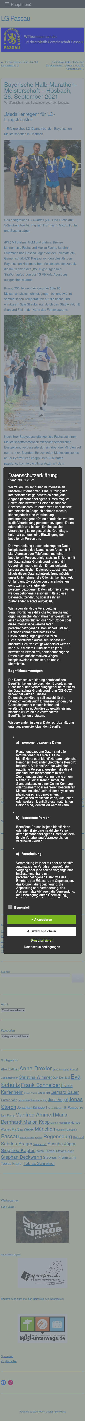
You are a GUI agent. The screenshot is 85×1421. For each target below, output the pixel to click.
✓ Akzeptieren (41, 919)
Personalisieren (42, 940)
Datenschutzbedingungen (42, 947)
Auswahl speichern (41, 931)
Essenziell (21, 907)
